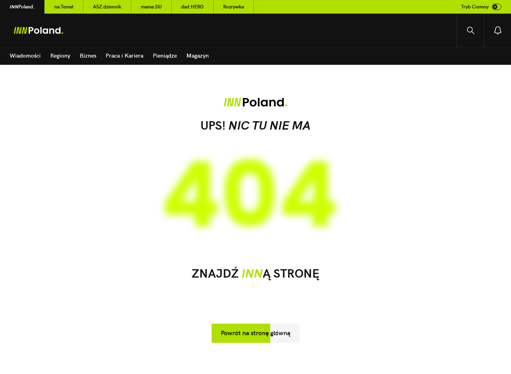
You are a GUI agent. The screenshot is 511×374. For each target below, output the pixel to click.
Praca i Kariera (124, 55)
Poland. (22, 7)
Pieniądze (165, 55)
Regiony (60, 55)
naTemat (63, 7)
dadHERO (192, 7)
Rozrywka (233, 7)
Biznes (88, 55)
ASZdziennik (107, 7)
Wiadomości (25, 55)
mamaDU (151, 7)
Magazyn (197, 55)
